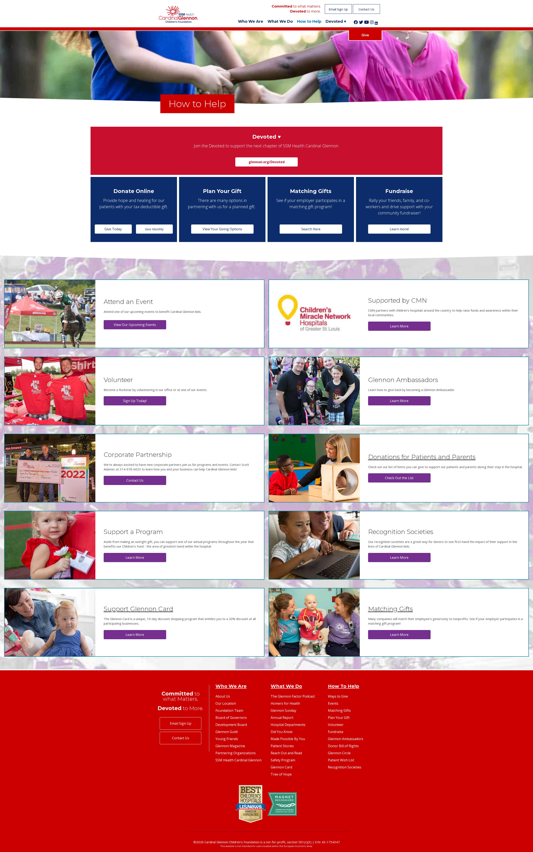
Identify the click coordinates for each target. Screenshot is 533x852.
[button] (338, 9)
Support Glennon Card (138, 609)
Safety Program (283, 760)
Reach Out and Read (286, 753)
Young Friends (226, 739)
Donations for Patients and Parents (422, 457)
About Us (222, 696)
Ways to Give (338, 696)
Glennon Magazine (230, 746)
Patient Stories (282, 746)
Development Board (231, 724)
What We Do (280, 21)
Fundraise (335, 731)
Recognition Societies (344, 767)
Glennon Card (281, 767)
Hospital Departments (288, 724)
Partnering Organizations (235, 753)
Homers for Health (285, 703)
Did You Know (281, 731)
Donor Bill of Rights (343, 746)
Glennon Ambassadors (345, 739)
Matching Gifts (390, 609)
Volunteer (336, 724)
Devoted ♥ (336, 21)
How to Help (309, 21)
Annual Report (282, 717)
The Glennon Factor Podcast (293, 696)
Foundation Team (229, 710)
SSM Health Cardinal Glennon (238, 760)
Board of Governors (231, 717)
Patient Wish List (341, 760)
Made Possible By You (288, 739)
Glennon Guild (226, 731)
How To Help (343, 686)
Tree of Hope (281, 774)
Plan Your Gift (339, 717)
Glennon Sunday (283, 710)
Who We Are (250, 21)
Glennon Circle (339, 753)
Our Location (225, 703)
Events (333, 703)
